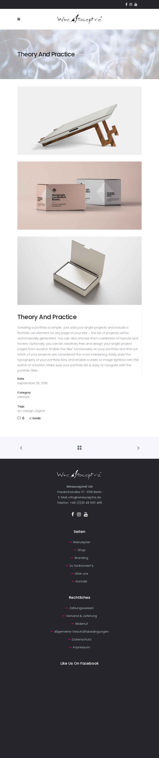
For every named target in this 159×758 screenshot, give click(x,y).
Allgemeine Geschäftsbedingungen (81, 631)
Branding (81, 558)
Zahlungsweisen (81, 608)
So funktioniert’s (82, 565)
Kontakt (81, 581)
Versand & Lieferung (81, 616)
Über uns (81, 573)
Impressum (81, 647)
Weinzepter (81, 542)
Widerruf (81, 623)
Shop (82, 550)
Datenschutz (81, 639)
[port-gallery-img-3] (79, 270)
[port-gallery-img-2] (79, 196)
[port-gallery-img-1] (79, 120)
